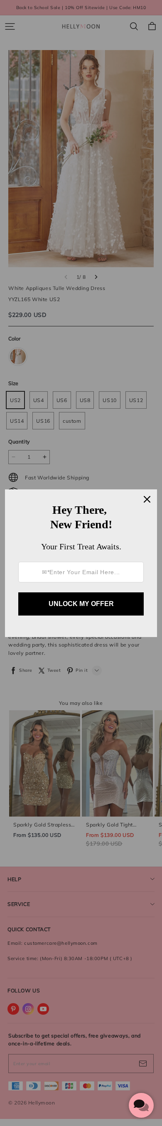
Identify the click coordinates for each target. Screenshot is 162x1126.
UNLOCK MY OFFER (81, 603)
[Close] (147, 499)
